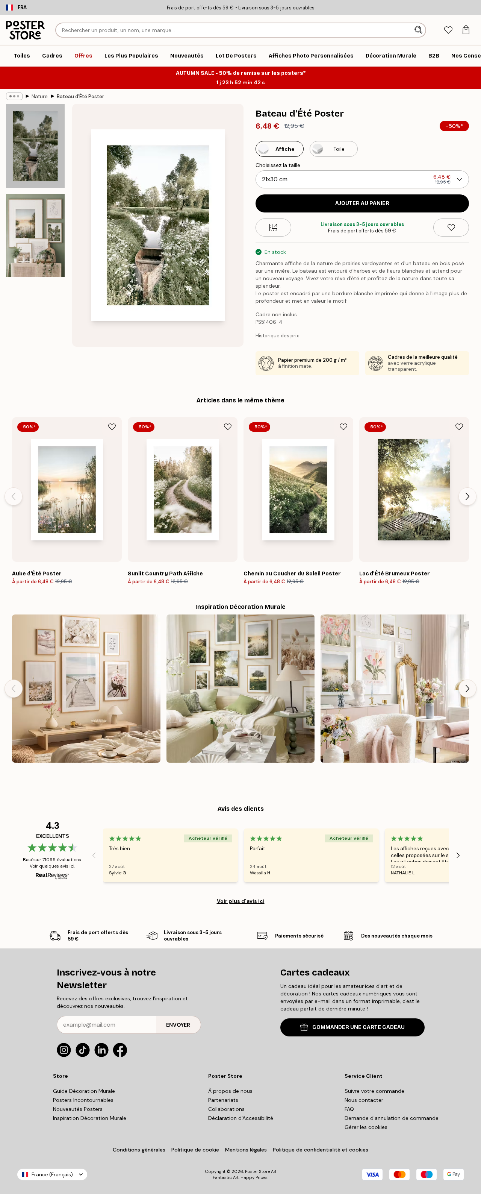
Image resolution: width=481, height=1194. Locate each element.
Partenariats (223, 1100)
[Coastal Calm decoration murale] (86, 688)
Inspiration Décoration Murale (89, 1118)
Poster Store (257, 1171)
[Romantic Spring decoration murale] (395, 688)
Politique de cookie (195, 1149)
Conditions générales (139, 1149)
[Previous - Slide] (14, 496)
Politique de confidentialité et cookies (320, 1149)
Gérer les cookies (366, 1127)
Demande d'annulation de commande (392, 1118)
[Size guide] (273, 227)
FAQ (349, 1109)
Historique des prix (277, 335)
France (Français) (52, 1174)
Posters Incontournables (83, 1100)
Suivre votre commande (374, 1091)
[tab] (448, 30)
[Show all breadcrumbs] (14, 96)
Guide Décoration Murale (84, 1091)
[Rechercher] (419, 30)
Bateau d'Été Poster (80, 96)
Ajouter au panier (362, 203)
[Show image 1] (35, 146)
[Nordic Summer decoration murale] (240, 688)
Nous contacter (364, 1100)
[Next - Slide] (467, 496)
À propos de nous (230, 1091)
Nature (40, 96)
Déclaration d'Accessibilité (240, 1118)
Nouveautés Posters (78, 1109)
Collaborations (226, 1109)
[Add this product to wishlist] (451, 227)
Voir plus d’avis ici (241, 901)
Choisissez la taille (278, 165)
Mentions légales (246, 1149)
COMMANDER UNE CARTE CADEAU (358, 1027)
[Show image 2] (35, 235)
